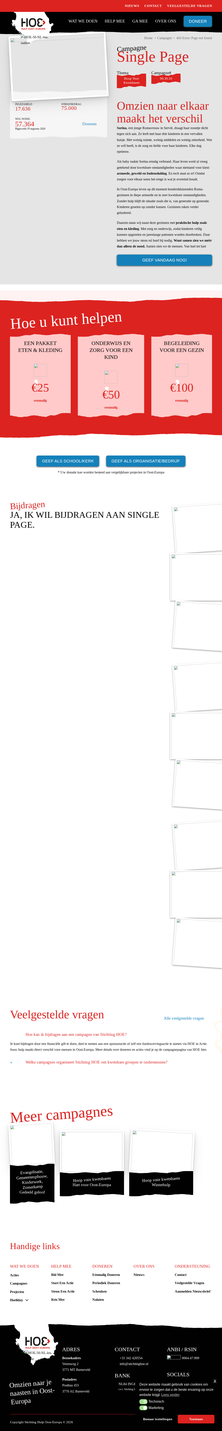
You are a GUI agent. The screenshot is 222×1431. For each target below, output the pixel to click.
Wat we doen (83, 21)
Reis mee (58, 1299)
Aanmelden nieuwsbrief (192, 1291)
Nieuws (132, 6)
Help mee (115, 21)
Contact (153, 6)
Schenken (99, 1291)
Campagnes (18, 1283)
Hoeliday (16, 1300)
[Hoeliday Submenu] (27, 1300)
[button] (143, 1401)
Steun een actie (63, 1291)
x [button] (215, 1381)
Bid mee (57, 1275)
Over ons (165, 21)
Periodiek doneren (106, 1283)
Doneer (198, 21)
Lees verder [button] (170, 1395)
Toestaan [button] (196, 1419)
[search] (118, 6)
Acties (14, 1275)
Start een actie (62, 1283)
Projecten (17, 1292)
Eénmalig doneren (106, 1275)
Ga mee (140, 21)
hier (203, 1049)
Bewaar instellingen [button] (157, 1419)
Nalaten (98, 1299)
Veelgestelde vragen (189, 6)
